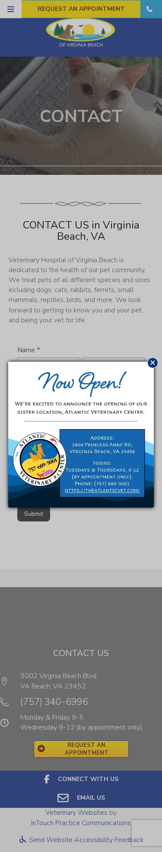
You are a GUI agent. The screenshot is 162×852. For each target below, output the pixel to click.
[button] (152, 362)
